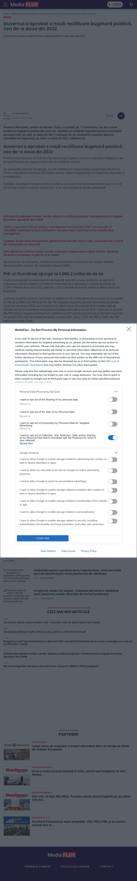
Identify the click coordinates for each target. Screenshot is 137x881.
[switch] (112, 399)
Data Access (68, 551)
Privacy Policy (89, 551)
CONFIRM (42, 538)
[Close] (130, 330)
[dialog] (68, 440)
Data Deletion (48, 551)
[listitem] (68, 391)
